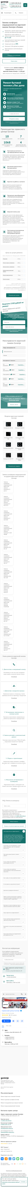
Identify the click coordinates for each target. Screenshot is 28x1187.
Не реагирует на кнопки (5, 384)
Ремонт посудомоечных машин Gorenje (12, 1103)
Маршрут (7, 1020)
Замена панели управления (8, 266)
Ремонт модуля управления (8, 262)
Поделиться (2, 1158)
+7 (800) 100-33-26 (15, 6)
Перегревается (6, 374)
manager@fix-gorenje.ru (7, 1132)
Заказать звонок (14, 404)
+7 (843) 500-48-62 (15, 3)
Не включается (5, 365)
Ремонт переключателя (8, 275)
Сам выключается (6, 370)
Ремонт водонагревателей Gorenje (10, 1106)
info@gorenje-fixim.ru (7, 1128)
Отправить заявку (14, 119)
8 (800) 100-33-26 (6, 1124)
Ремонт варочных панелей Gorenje (10, 1096)
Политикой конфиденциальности (17, 964)
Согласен (23, 1181)
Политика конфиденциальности (14, 1170)
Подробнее (14, 676)
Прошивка (5, 258)
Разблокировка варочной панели (8, 271)
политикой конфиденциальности (16, 330)
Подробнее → (21, 365)
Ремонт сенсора (6, 279)
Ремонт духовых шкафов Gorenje (10, 1099)
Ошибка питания (5, 379)
